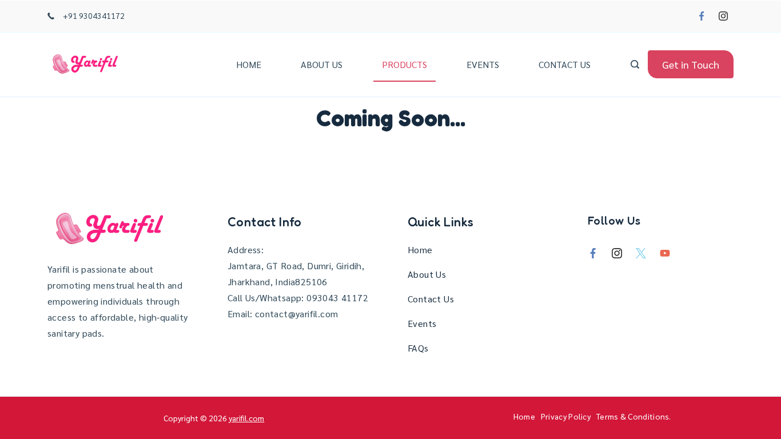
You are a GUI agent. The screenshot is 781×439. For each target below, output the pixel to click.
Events (483, 64)
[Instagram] (723, 16)
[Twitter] (641, 253)
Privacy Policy (566, 416)
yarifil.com (246, 418)
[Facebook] (701, 16)
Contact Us (565, 64)
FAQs (418, 348)
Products (404, 64)
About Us (321, 64)
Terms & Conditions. (633, 416)
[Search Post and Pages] (635, 64)
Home (248, 64)
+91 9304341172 (94, 15)
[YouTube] (665, 253)
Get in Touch (690, 64)
